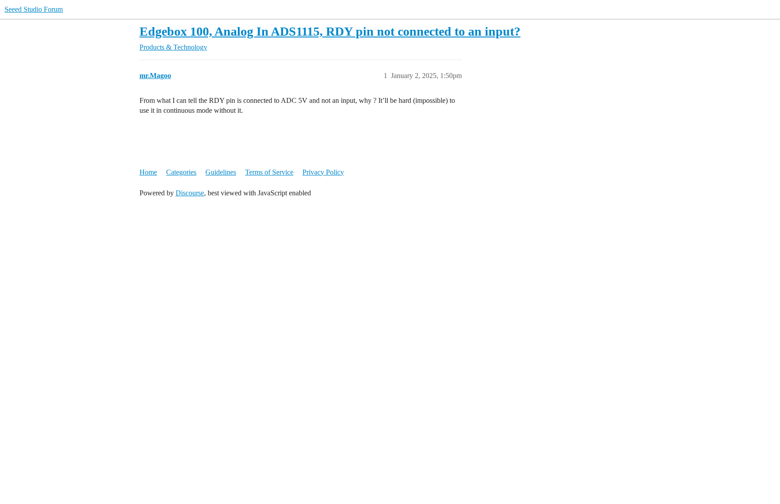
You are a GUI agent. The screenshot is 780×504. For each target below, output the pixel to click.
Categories (181, 172)
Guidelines (220, 172)
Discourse (190, 193)
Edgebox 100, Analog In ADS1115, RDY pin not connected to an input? (329, 31)
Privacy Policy (323, 172)
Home (148, 172)
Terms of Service (269, 172)
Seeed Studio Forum (34, 9)
